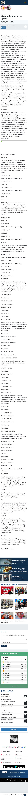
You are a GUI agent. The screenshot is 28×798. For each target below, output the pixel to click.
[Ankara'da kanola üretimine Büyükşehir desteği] (7, 602)
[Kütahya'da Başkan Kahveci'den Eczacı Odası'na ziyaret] (21, 590)
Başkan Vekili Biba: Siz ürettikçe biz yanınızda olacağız (19, 608)
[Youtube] (15, 747)
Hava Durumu (19, 751)
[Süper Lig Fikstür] (26, 691)
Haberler (3, 13)
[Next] (22, 747)
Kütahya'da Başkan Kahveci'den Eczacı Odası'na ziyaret (20, 595)
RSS (5, 772)
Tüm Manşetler (19, 758)
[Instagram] (10, 747)
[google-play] (20, 767)
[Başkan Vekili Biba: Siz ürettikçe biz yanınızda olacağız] (21, 602)
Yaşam (8, 13)
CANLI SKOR (14, 729)
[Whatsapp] (25, 747)
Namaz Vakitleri (6, 754)
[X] (5, 747)
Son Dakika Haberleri (6, 762)
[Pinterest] (8, 747)
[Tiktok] (18, 747)
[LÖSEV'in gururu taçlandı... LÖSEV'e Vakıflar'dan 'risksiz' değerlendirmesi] (7, 615)
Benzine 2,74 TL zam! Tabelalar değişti (14, 795)
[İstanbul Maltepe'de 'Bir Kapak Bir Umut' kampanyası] (21, 615)
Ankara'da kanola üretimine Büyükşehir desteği (6, 608)
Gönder (4, 646)
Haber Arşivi (19, 762)
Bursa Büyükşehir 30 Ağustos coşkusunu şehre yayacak (7, 595)
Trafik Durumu (19, 754)
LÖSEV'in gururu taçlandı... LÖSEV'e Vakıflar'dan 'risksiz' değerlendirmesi (7, 621)
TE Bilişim (17, 776)
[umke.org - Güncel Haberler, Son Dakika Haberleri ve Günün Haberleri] (3, 2)
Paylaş (4, 27)
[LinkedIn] (13, 747)
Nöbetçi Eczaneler (6, 751)
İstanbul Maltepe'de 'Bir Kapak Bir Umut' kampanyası (20, 620)
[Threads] (20, 747)
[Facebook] (3, 747)
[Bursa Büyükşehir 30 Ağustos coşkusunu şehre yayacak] (7, 590)
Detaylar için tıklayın (14, 686)
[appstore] (8, 767)
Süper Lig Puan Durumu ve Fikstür (7, 758)
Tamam (23, 780)
